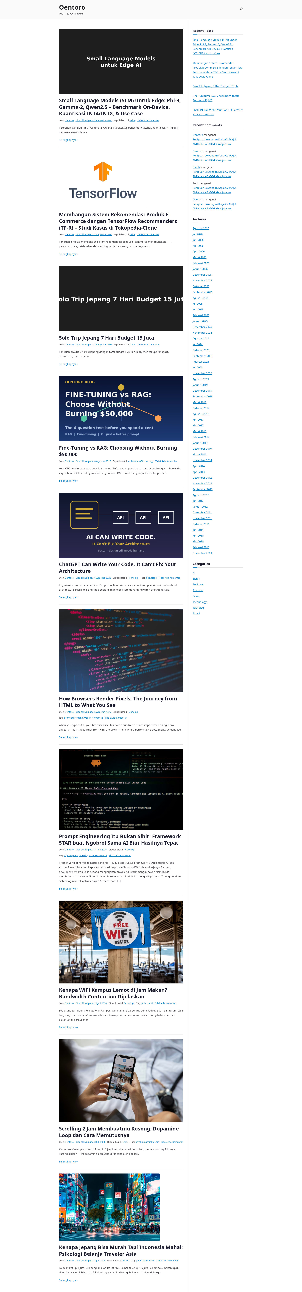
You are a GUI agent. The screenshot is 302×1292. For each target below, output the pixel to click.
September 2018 (203, 396)
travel (151, 1260)
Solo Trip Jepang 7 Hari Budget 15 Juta (106, 337)
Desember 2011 (202, 512)
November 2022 (202, 373)
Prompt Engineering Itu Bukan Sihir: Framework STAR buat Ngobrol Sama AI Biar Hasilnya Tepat (120, 839)
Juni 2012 (198, 501)
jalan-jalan (142, 1260)
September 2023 (203, 356)
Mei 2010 (198, 541)
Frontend (78, 717)
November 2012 (202, 483)
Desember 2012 (202, 477)
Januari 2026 (200, 269)
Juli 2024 (198, 344)
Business (136, 461)
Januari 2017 (200, 443)
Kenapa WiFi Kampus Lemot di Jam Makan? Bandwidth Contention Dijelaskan (113, 993)
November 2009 (202, 553)
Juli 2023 (198, 367)
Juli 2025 (198, 303)
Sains (132, 120)
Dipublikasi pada (94, 120)
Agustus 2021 (201, 379)
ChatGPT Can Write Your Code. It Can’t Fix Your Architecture (117, 567)
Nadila (196, 167)
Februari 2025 (201, 315)
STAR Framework (98, 855)
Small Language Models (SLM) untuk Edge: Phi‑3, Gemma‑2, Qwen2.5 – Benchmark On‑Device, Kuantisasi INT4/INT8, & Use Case (120, 107)
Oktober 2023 (201, 350)
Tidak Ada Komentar (148, 120)
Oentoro (72, 7)
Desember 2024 (202, 327)
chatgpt (152, 577)
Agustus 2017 (201, 414)
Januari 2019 (200, 385)
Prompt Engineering (78, 855)
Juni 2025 (198, 309)
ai (147, 577)
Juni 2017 (198, 419)
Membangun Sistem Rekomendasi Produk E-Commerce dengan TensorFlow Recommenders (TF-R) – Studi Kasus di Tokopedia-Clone (118, 221)
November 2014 (202, 460)
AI (129, 461)
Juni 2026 (198, 240)
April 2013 (199, 472)
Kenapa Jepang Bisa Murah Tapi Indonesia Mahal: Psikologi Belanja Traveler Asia (121, 1250)
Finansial (198, 590)
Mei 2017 (198, 425)
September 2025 (203, 292)
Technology (147, 461)
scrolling (140, 1141)
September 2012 (203, 489)
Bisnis (196, 578)
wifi (151, 1003)
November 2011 (202, 518)
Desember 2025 (202, 274)
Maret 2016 (200, 454)
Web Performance (93, 717)
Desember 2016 (202, 448)
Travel (126, 1260)
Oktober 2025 (201, 286)
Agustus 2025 (201, 298)
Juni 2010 (198, 535)
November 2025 (202, 280)
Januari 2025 (200, 321)
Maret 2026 (200, 257)
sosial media (152, 1141)
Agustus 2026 (201, 228)
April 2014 (199, 466)
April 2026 (199, 251)
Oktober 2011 (201, 524)
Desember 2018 (202, 390)
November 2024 (202, 332)
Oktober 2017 (201, 408)
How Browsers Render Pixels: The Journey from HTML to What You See (118, 701)
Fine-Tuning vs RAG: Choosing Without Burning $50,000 (118, 451)
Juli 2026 (198, 234)
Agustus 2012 (201, 495)
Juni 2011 (198, 530)
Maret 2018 (200, 402)
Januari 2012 (200, 506)
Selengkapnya (67, 140)
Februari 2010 (201, 547)
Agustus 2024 (201, 338)
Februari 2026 (201, 263)
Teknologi (133, 577)
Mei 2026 (198, 246)
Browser (68, 717)
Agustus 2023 (201, 361)
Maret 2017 (200, 431)
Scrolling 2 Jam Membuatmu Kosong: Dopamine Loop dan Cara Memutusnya (119, 1132)
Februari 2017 (201, 437)
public (144, 1003)
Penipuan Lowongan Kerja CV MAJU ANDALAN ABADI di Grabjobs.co (214, 142)
